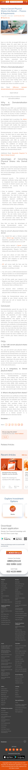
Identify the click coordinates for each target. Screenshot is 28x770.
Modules (17, 694)
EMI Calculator (18, 657)
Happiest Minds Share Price (20, 627)
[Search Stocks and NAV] (24, 2)
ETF (2, 591)
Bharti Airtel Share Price (20, 634)
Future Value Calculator (20, 653)
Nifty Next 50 (4, 698)
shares (25, 119)
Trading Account (18, 680)
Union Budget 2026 (5, 599)
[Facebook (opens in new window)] (6, 749)
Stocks (2, 581)
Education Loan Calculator (20, 671)
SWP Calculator (18, 663)
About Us (17, 595)
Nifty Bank (3, 702)
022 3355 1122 (14, 564)
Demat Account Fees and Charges (6, 670)
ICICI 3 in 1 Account (19, 676)
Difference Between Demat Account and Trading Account (5, 674)
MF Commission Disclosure (21, 615)
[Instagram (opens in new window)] (10, 749)
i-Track (16, 702)
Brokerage (17, 581)
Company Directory (5, 624)
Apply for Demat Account (16, 1)
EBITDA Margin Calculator (20, 651)
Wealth (16, 589)
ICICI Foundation (4, 712)
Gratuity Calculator (19, 659)
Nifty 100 (3, 700)
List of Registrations (19, 617)
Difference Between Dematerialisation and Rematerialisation (6, 651)
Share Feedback (19, 433)
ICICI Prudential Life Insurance (5, 720)
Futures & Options (5, 595)
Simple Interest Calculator (20, 645)
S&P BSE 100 (4, 692)
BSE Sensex (3, 694)
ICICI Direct (3, 727)
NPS (2, 593)
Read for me (6, 18)
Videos (16, 692)
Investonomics (18, 696)
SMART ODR (18, 603)
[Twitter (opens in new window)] (13, 749)
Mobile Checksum (19, 709)
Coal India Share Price (20, 635)
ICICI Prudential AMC (5, 723)
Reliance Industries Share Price (6, 611)
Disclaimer (4, 418)
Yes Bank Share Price (5, 620)
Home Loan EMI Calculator (21, 669)
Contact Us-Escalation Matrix (20, 598)
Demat (19, 245)
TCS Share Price (18, 630)
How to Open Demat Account (5, 678)
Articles (16, 688)
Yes (4, 437)
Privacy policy (18, 601)
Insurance (3, 589)
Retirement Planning (19, 583)
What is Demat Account (6, 654)
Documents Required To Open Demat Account (6, 667)
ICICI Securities (4, 714)
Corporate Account (19, 682)
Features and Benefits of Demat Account (6, 664)
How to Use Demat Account (5, 657)
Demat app (10, 238)
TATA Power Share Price (20, 631)
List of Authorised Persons (21, 707)
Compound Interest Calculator (19, 648)
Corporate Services (19, 593)
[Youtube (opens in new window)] (21, 749)
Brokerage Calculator (19, 661)
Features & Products (19, 611)
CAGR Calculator (18, 667)
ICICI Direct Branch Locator (21, 613)
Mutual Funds (4, 583)
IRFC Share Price (4, 616)
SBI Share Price (4, 609)
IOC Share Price (4, 618)
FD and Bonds (4, 587)
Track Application (19, 711)
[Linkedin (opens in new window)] (17, 749)
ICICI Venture (4, 725)
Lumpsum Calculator (19, 655)
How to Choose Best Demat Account (5, 660)
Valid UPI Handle (18, 619)
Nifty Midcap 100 (4, 696)
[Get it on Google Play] (19, 757)
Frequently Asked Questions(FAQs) (19, 609)
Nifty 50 (3, 704)
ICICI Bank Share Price (20, 638)
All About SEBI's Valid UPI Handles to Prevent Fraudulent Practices (6, 647)
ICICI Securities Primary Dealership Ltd (6, 731)
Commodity (3, 585)
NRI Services (18, 591)
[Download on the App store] (8, 757)
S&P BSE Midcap (4, 690)
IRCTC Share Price (5, 614)
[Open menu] (26, 2)
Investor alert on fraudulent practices (21, 606)
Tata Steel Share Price (6, 622)
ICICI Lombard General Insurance (6, 717)
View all (24, 455)
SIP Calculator (18, 665)
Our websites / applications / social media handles (21, 705)
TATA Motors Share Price (20, 640)
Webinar (17, 690)
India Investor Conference (6, 602)
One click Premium (19, 585)
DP (3, 264)
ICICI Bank (3, 710)
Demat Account (18, 678)
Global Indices (4, 688)
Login (7, 1)
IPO (2, 598)
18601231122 (14, 561)
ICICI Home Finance (5, 729)
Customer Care (18, 587)
